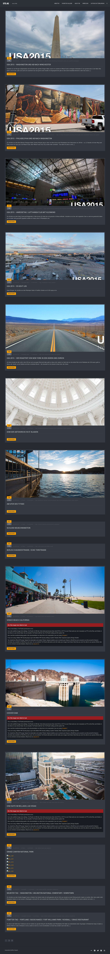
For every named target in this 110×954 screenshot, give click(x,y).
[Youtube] (104, 950)
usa (67, 61)
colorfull (40, 524)
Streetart (41, 134)
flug (60, 208)
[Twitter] (98, 950)
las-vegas (49, 802)
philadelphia (67, 134)
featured (24, 802)
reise (82, 134)
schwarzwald (60, 428)
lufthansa (73, 208)
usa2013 (48, 616)
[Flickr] (91, 950)
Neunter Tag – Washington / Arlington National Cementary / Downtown (40, 893)
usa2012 (44, 889)
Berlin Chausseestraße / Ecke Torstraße (26, 550)
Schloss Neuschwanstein (18, 528)
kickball (45, 916)
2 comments (39, 208)
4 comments (36, 916)
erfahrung (57, 208)
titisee (69, 500)
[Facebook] (94, 950)
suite (53, 802)
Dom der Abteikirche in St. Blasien (22, 432)
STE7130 (17, 61)
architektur (40, 428)
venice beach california (18, 620)
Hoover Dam (12, 713)
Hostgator (64, 635)
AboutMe (24, 61)
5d (47, 61)
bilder (50, 61)
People (28, 134)
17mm (39, 546)
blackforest (46, 428)
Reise (37, 134)
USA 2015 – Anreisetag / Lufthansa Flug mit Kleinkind (31, 212)
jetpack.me (36, 644)
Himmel (45, 500)
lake (58, 500)
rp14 (45, 546)
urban (51, 546)
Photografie (78, 134)
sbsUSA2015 (60, 61)
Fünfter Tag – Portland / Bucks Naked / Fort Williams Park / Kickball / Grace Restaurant (48, 920)
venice (52, 616)
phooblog (72, 134)
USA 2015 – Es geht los (17, 286)
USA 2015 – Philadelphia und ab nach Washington (29, 138)
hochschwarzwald (52, 500)
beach (39, 616)
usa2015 (71, 61)
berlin (42, 546)
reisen (54, 428)
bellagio (44, 802)
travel (64, 61)
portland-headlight (56, 916)
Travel (32, 61)
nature (39, 848)
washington (76, 61)
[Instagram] (101, 950)
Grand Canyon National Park (20, 852)
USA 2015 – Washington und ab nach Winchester (29, 65)
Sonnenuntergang (63, 500)
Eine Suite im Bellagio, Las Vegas (21, 806)
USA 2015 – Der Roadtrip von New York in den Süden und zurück (35, 358)
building (51, 428)
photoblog (54, 61)
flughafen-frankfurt (66, 208)
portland (50, 916)
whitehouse (55, 889)
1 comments (39, 61)
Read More (11, 73)
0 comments (51, 134)
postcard (48, 524)
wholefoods (72, 916)
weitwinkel (69, 428)
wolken (76, 500)
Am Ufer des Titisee (15, 504)
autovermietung (50, 208)
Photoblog (32, 134)
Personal (29, 61)
